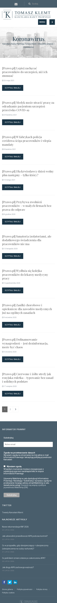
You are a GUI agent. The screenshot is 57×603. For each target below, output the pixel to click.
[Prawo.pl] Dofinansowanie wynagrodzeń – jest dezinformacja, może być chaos (25, 343)
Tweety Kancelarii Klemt (12, 512)
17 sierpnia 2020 (10, 386)
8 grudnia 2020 (9, 214)
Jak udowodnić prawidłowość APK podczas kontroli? (25, 536)
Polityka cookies (8, 593)
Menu (42, 22)
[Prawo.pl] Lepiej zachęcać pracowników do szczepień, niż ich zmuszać (24, 72)
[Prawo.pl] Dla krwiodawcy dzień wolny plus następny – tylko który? (28, 173)
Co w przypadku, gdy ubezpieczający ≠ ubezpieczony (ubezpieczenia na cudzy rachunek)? (25, 547)
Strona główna (7, 589)
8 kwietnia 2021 (9, 149)
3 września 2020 (9, 352)
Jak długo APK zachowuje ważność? (18, 567)
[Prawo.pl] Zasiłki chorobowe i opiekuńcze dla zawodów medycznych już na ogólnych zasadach (27, 309)
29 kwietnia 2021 (10, 115)
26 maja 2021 (8, 81)
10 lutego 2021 (9, 180)
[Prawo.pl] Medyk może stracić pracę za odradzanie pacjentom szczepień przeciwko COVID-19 (28, 106)
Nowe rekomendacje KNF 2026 (15, 527)
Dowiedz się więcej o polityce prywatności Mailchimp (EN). (25, 486)
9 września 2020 (9, 317)
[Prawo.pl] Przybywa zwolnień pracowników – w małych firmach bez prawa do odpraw (26, 205)
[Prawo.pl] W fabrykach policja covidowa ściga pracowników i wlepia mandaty (26, 140)
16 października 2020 (11, 283)
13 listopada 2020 (10, 249)
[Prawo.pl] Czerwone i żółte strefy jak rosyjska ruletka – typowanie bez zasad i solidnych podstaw (27, 377)
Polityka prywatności (24, 589)
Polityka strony (41, 589)
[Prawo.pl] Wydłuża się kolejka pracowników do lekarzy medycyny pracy (25, 274)
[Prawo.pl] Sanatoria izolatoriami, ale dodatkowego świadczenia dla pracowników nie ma (26, 240)
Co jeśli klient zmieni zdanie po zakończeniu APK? (23, 558)
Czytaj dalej (12, 88)
